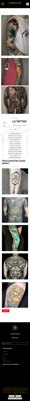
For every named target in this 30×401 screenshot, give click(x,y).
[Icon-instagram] (11, 129)
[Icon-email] (19, 129)
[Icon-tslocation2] (15, 129)
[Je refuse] (28, 393)
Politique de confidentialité (15, 398)
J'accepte (11, 396)
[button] (27, 4)
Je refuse (18, 396)
